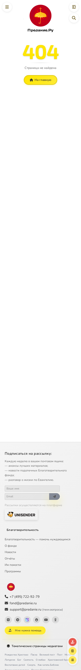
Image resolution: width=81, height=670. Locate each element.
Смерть (31, 664)
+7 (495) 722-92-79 (25, 596)
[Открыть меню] (7, 7)
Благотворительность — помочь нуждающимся (37, 539)
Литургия (10, 659)
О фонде (11, 546)
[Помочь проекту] (72, 642)
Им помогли (13, 565)
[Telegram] (17, 619)
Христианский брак (58, 659)
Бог (19, 659)
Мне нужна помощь (28, 630)
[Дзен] (36, 619)
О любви (40, 659)
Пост (59, 654)
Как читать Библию (48, 664)
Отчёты (10, 558)
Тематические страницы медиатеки (37, 646)
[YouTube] (46, 619)
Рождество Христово (16, 654)
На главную (43, 80)
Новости (10, 552)
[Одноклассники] (55, 619)
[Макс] (27, 619)
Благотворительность (23, 530)
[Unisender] (21, 514)
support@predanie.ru (36, 609)
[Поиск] (74, 18)
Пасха (34, 654)
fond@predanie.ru (23, 603)
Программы (13, 571)
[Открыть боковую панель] (74, 7)
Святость (28, 659)
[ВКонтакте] (8, 619)
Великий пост (47, 654)
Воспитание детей (15, 664)
